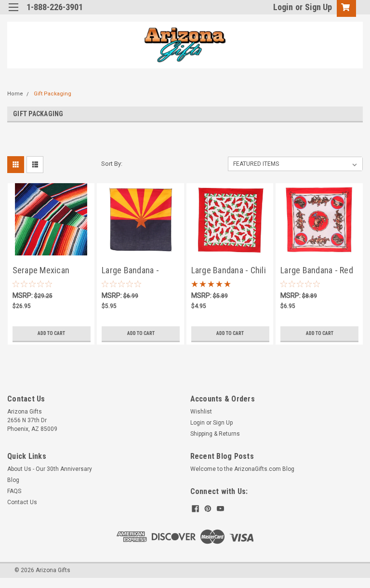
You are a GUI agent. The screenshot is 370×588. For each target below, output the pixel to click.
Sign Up (318, 7)
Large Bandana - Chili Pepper (228, 271)
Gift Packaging (52, 94)
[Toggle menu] (13, 13)
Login (283, 7)
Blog (13, 480)
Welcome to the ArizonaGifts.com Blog (242, 469)
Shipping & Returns (215, 433)
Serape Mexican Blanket (41, 271)
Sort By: (111, 163)
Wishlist (201, 411)
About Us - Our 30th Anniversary (49, 469)
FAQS (14, 491)
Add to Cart (51, 333)
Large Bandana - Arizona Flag (130, 271)
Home (15, 94)
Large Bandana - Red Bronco (316, 271)
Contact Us (22, 502)
